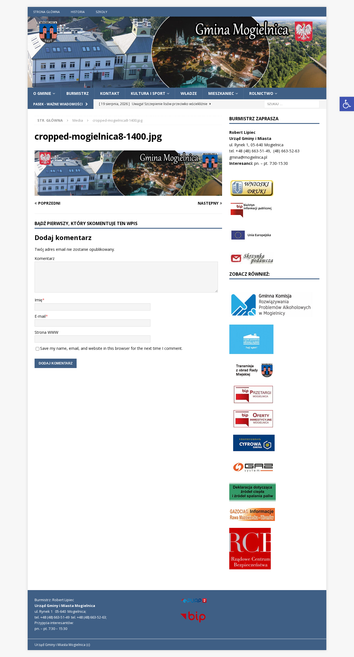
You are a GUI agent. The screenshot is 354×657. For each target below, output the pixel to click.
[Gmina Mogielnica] (177, 84)
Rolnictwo (261, 93)
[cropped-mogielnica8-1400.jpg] (128, 192)
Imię (38, 300)
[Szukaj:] (291, 103)
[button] (347, 104)
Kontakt (109, 93)
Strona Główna (46, 12)
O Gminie (42, 93)
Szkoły (101, 12)
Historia (78, 12)
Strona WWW (46, 332)
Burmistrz (77, 93)
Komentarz (44, 258)
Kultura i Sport (148, 93)
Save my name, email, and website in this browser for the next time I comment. (111, 348)
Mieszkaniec (221, 93)
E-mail (40, 316)
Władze (189, 93)
